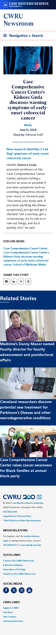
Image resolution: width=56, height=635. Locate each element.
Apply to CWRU (11, 607)
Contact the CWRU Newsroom (18, 560)
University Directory (13, 621)
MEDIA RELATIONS (15, 530)
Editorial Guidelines (13, 565)
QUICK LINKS (11, 555)
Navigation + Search (22, 36)
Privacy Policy (24, 516)
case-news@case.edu (30, 545)
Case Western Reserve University (27, 503)
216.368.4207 (10, 545)
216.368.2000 (10, 511)
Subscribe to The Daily (14, 569)
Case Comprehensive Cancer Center (25, 248)
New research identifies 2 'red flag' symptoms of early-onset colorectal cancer (28, 153)
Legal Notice (9, 516)
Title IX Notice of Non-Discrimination (22, 520)
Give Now (8, 612)
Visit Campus (9, 616)
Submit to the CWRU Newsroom (19, 573)
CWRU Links (11, 602)
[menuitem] (28, 560)
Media (42, 264)
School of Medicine (25, 264)
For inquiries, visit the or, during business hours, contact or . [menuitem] (22, 540)
